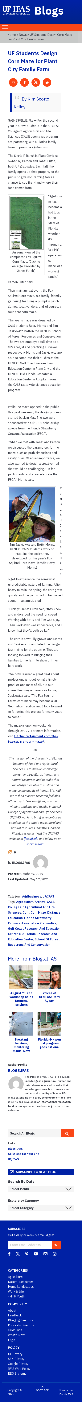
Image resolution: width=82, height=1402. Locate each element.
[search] (67, 1133)
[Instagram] (54, 1254)
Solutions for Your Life (23, 1154)
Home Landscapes (21, 1286)
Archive (40, 902)
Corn (26, 912)
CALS (50, 902)
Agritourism (24, 902)
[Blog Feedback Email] (45, 1254)
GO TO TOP (42, 1390)
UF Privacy (15, 1354)
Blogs (49, 10)
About (12, 1310)
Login (11, 1340)
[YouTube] (36, 1254)
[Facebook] (9, 1254)
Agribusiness (31, 896)
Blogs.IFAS (15, 1148)
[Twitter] (18, 1254)
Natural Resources (21, 1282)
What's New (16, 1335)
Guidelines (15, 1330)
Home (11, 35)
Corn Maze (38, 912)
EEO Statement (18, 1373)
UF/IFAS (48, 896)
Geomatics (48, 923)
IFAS (70, 1394)
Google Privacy (18, 1364)
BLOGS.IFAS (18, 1070)
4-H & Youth (16, 1296)
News (23, 35)
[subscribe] (56, 1245)
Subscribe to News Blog (36, 1172)
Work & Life (16, 1291)
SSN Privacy (16, 1359)
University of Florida (66, 1392)
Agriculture (15, 1277)
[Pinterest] (26, 1254)
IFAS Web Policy (19, 1369)
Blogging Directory (20, 1320)
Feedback (15, 1315)
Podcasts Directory (21, 1325)
